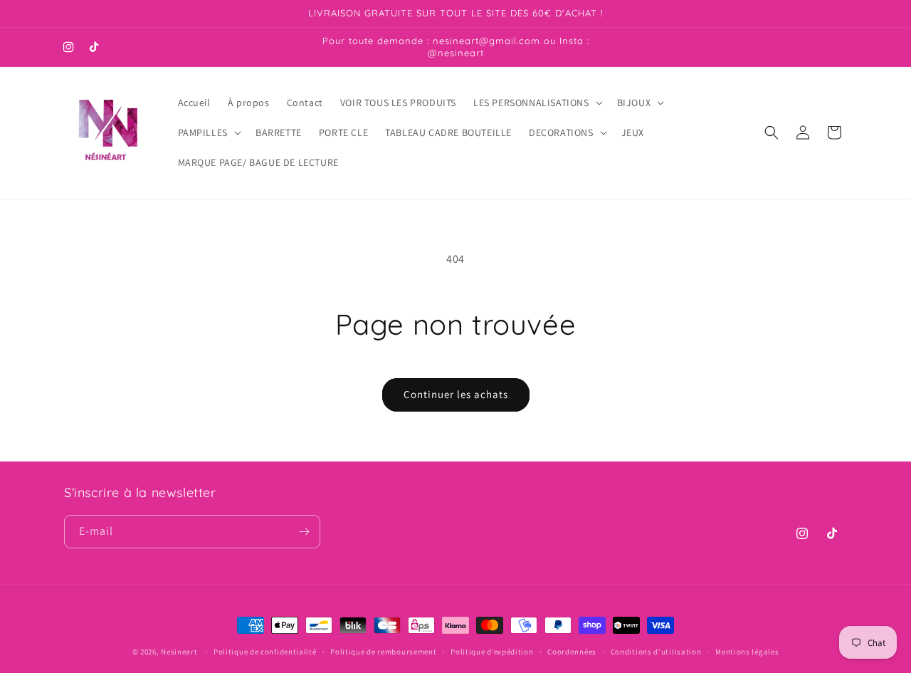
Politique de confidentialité (265, 652)
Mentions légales (747, 652)
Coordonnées (571, 652)
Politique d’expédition (492, 652)
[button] (537, 103)
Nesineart (179, 652)
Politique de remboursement (383, 652)
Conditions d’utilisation (656, 652)
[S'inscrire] (304, 531)
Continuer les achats (456, 394)
